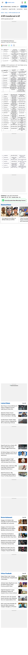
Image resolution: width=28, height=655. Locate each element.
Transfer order (14, 197)
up (19, 197)
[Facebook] (11, 45)
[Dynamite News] (10, 2)
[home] (2, 6)
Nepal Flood (4, 9)
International (7, 6)
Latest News (5, 403)
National (14, 6)
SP (7, 197)
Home (2, 12)
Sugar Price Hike (12, 9)
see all (24, 403)
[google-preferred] (4, 45)
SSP (10, 197)
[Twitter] (14, 45)
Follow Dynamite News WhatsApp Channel (15, 200)
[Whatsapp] (3, 200)
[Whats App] (9, 45)
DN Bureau (11, 41)
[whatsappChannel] (25, 2)
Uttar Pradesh (6, 573)
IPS (5, 197)
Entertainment (6, 517)
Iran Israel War (20, 9)
